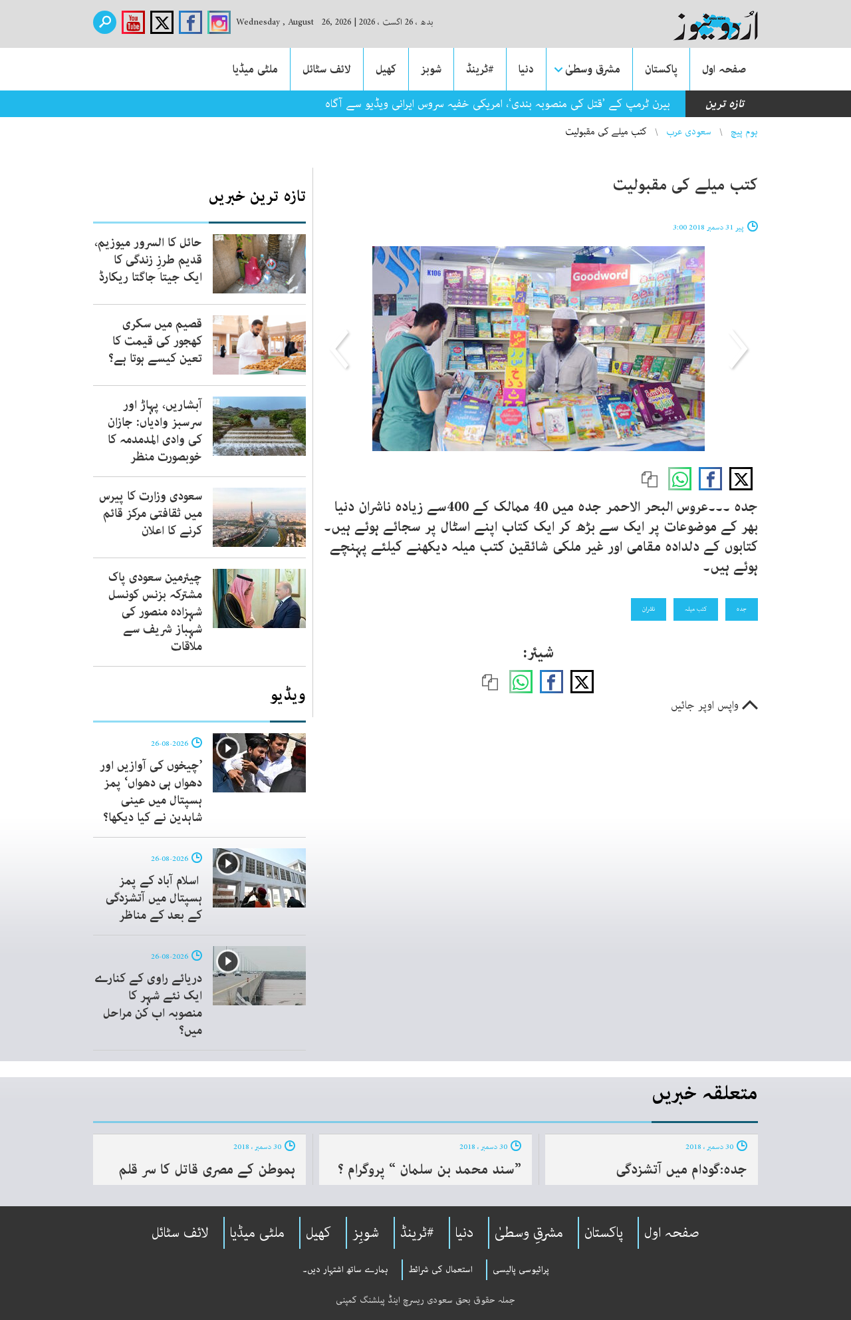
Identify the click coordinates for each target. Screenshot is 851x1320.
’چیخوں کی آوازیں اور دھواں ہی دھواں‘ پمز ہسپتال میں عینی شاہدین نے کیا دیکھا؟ (151, 791)
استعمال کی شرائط (440, 1269)
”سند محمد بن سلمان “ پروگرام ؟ (429, 1169)
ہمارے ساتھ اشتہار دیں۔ (345, 1269)
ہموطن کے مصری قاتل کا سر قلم (206, 1169)
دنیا (526, 69)
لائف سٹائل (327, 69)
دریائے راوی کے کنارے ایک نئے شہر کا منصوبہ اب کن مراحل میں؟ (148, 1004)
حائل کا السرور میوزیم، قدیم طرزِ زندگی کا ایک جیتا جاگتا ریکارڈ (148, 260)
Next (340, 348)
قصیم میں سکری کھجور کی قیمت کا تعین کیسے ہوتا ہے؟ (155, 341)
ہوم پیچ (744, 131)
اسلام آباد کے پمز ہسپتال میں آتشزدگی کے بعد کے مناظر (154, 898)
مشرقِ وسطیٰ (529, 1232)
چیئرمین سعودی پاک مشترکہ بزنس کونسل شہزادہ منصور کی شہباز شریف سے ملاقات (155, 612)
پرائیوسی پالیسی (521, 1269)
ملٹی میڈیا (255, 69)
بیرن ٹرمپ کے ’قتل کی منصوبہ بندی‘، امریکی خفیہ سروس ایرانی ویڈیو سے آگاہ (497, 103)
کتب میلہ (696, 608)
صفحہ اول (724, 69)
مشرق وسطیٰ (592, 69)
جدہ (742, 608)
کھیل (386, 69)
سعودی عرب (688, 131)
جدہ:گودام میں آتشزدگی (681, 1169)
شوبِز (365, 1232)
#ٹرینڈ (480, 69)
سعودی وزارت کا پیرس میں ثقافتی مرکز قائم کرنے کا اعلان (150, 513)
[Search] (104, 22)
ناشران (648, 608)
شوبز (431, 69)
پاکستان (661, 69)
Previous (736, 348)
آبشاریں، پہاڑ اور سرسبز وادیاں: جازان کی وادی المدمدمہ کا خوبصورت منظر (155, 431)
